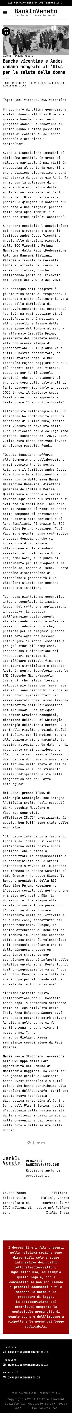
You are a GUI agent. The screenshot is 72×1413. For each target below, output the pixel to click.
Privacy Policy (50, 1393)
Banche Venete (24, 55)
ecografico (35, 187)
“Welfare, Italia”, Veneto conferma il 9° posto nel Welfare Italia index (52, 1202)
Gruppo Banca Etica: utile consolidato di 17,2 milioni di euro (17, 1202)
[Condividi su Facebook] (33, 1143)
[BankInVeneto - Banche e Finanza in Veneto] (36, 12)
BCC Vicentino (53, 100)
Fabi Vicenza (25, 100)
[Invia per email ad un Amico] (43, 1143)
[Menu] (5, 12)
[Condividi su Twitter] (38, 1143)
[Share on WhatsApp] (29, 1143)
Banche (7, 55)
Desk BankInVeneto (24, 1393)
